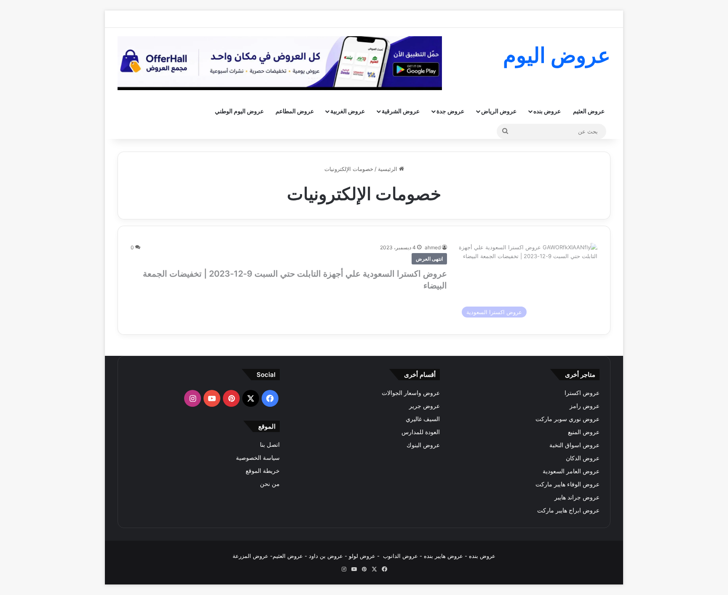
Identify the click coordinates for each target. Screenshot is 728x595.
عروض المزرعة (250, 555)
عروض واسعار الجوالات (411, 393)
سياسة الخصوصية (258, 457)
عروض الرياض (499, 111)
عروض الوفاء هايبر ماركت (567, 484)
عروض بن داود (326, 555)
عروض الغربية (347, 111)
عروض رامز (585, 406)
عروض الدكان (583, 458)
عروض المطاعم (295, 111)
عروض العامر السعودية (571, 471)
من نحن (270, 483)
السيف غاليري (423, 419)
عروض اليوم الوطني (239, 111)
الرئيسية (388, 168)
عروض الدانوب (400, 555)
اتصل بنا (270, 444)
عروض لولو (363, 555)
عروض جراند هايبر (577, 497)
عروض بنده (547, 111)
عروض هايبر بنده (443, 555)
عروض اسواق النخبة (574, 445)
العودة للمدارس (420, 432)
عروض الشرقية (401, 111)
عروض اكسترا (582, 393)
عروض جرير (424, 406)
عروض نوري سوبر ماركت (567, 419)
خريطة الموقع (263, 470)
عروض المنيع (584, 432)
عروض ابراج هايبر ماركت (568, 510)
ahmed (433, 247)
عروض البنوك (423, 445)
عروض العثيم (589, 111)
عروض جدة (450, 111)
